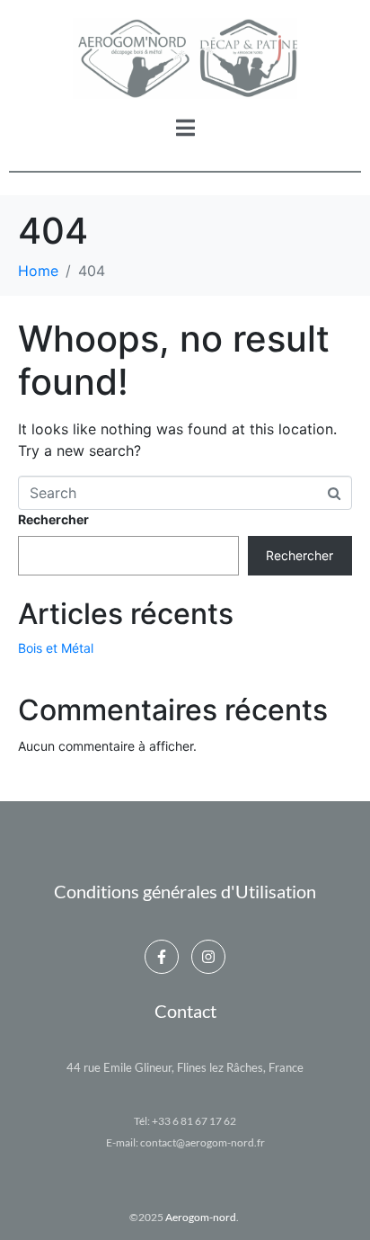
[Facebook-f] (162, 957)
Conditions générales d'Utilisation (185, 891)
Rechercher (53, 519)
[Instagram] (208, 957)
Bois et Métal (55, 648)
